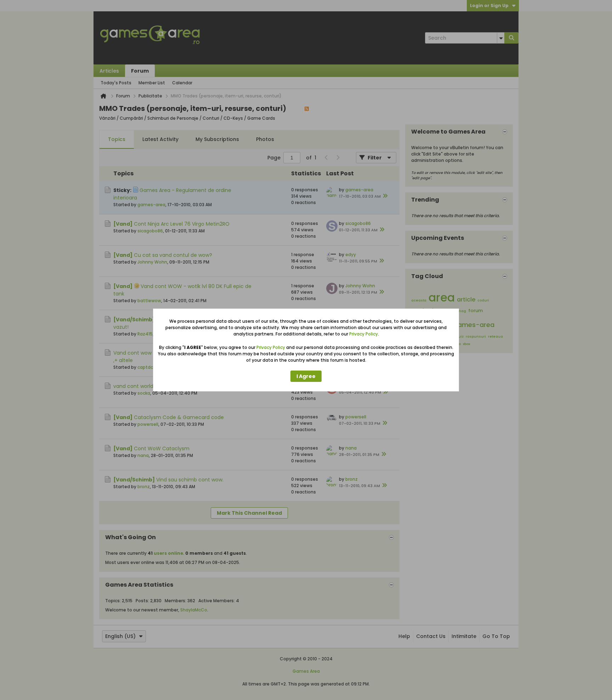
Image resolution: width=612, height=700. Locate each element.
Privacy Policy (363, 334)
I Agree (306, 376)
